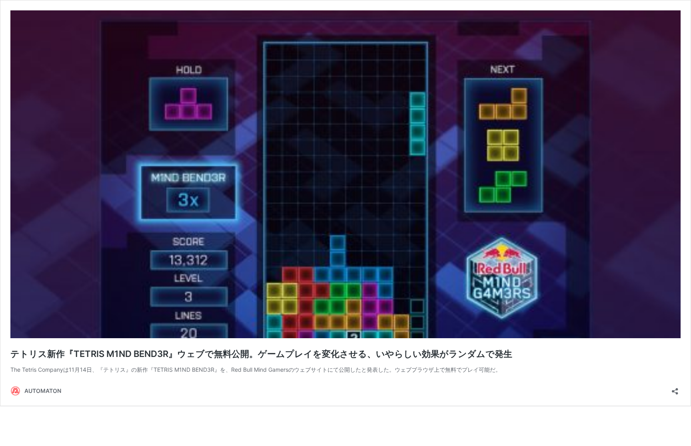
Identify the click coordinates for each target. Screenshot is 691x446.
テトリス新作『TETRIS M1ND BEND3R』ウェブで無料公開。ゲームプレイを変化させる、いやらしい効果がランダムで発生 (261, 354)
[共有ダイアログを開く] (675, 389)
